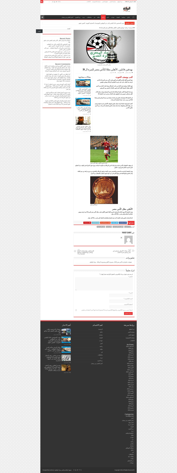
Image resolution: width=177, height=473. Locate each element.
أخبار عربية (131, 424)
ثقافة (98, 17)
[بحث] (41, 1)
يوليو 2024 (131, 399)
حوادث (112, 17)
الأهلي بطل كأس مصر (118, 226)
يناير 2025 (131, 386)
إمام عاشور (127, 226)
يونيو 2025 (131, 376)
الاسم (131, 293)
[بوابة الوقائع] (126, 9)
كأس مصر (107, 80)
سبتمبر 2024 (130, 395)
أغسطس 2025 (130, 372)
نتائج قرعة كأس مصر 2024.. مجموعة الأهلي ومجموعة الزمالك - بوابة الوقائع (108, 262)
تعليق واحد (119, 72)
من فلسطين (130, 460)
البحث (68, 28)
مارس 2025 (131, 382)
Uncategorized (130, 416)
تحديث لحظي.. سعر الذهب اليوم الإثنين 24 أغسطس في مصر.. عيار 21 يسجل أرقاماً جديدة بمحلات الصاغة (52, 368)
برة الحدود (77, 17)
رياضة (103, 17)
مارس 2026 (131, 357)
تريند (83, 17)
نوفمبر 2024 (130, 391)
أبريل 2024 (131, 406)
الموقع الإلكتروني (128, 304)
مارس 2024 (131, 408)
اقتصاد (118, 17)
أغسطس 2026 (130, 346)
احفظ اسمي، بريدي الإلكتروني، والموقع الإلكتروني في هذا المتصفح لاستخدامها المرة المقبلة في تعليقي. (107, 310)
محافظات (89, 17)
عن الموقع (120, 1)
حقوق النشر (105, 1)
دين (133, 439)
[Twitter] (56, 2)
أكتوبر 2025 (131, 367)
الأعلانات (89, 1)
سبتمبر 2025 (130, 369)
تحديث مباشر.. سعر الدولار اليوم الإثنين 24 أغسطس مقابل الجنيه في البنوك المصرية (53, 358)
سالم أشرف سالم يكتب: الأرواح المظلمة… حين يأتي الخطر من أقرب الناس (83, 110)
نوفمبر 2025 (130, 365)
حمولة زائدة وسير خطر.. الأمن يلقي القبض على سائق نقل (52, 330)
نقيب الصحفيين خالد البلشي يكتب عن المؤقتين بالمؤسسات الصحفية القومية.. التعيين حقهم (101, 23)
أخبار (108, 17)
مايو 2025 (131, 378)
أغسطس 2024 (130, 397)
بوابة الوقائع (58, 470)
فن (94, 17)
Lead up (52, 470)
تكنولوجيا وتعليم (130, 433)
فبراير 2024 (131, 410)
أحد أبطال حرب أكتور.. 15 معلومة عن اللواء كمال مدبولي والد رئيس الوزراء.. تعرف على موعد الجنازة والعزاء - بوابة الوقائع (57, 76)
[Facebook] (58, 2)
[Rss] (60, 2)
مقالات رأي (131, 456)
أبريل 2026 (131, 355)
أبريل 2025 (131, 380)
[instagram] (53, 2)
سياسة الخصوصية (96, 1)
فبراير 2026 (131, 359)
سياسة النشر (113, 1)
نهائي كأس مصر (101, 226)
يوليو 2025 (131, 374)
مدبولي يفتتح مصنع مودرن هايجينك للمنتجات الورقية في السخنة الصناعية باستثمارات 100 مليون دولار (57, 79)
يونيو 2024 (131, 401)
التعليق (130, 276)
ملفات (132, 458)
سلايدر (126, 72)
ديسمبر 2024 (130, 389)
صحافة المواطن (130, 448)
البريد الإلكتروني (128, 298)
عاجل (128, 17)
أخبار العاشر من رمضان (67, 17)
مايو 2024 (131, 403)
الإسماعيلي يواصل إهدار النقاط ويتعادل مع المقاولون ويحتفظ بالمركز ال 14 (85, 252)
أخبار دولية (131, 422)
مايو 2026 (131, 353)
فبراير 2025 (131, 384)
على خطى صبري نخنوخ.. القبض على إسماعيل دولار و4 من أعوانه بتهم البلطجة (83, 128)
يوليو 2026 (131, 348)
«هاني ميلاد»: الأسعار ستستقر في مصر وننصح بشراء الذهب (122, 251)
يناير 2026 (131, 361)
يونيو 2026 (131, 350)
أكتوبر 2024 (131, 393)
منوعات (132, 463)
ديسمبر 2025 (130, 363)
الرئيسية (133, 17)
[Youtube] (54, 2)
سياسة (123, 17)
